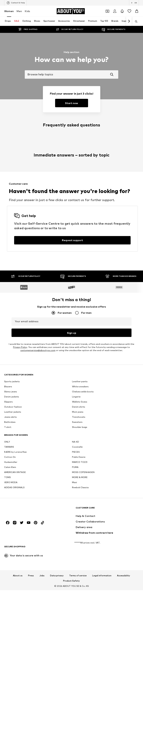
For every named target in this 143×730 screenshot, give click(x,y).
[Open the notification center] (122, 11)
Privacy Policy (20, 711)
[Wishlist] (129, 11)
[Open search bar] (135, 21)
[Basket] (137, 11)
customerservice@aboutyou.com (37, 715)
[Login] (115, 11)
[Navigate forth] (129, 21)
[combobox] (71, 74)
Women (9, 11)
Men (19, 11)
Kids (27, 11)
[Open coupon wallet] (107, 11)
